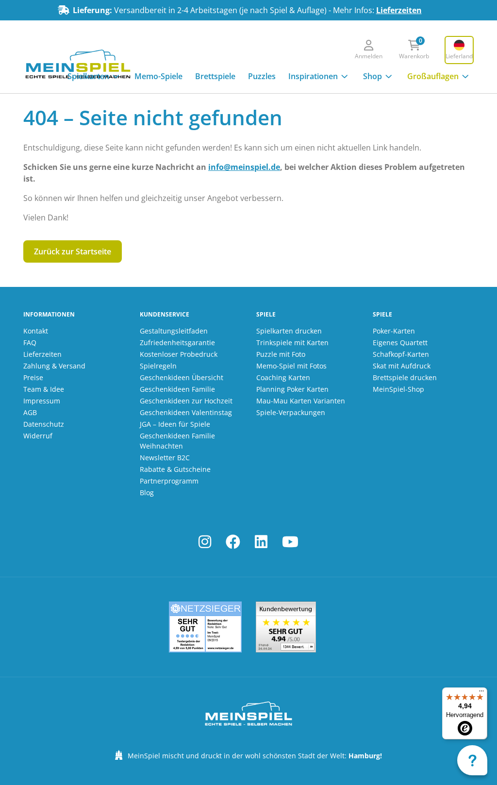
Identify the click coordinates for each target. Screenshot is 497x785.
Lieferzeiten (399, 10)
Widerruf (37, 435)
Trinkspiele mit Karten (292, 342)
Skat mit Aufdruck (402, 365)
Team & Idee (43, 389)
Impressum (41, 400)
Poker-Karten (394, 330)
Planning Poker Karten (292, 389)
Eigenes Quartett (400, 342)
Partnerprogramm (169, 480)
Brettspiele (215, 76)
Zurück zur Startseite (72, 251)
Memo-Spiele (158, 76)
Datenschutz (43, 424)
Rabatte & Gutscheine (175, 469)
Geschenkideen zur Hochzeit (186, 400)
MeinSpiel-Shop (398, 389)
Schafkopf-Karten (401, 354)
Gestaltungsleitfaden (174, 330)
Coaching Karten (283, 377)
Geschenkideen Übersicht (181, 377)
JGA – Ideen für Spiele (175, 424)
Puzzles (262, 76)
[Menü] (481, 693)
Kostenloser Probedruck (178, 354)
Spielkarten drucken (289, 330)
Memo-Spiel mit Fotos (291, 365)
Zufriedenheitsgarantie (177, 342)
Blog (147, 492)
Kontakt (35, 330)
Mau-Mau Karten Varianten (300, 400)
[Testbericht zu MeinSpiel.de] (205, 626)
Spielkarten (88, 76)
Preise (33, 377)
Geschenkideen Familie (177, 389)
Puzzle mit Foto (280, 354)
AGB (30, 412)
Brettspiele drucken (405, 377)
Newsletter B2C (165, 457)
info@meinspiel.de (244, 167)
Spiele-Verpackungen (290, 412)
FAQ (29, 342)
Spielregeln (158, 365)
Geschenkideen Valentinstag (186, 412)
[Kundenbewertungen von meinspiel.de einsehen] (286, 626)
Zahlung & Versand (54, 365)
